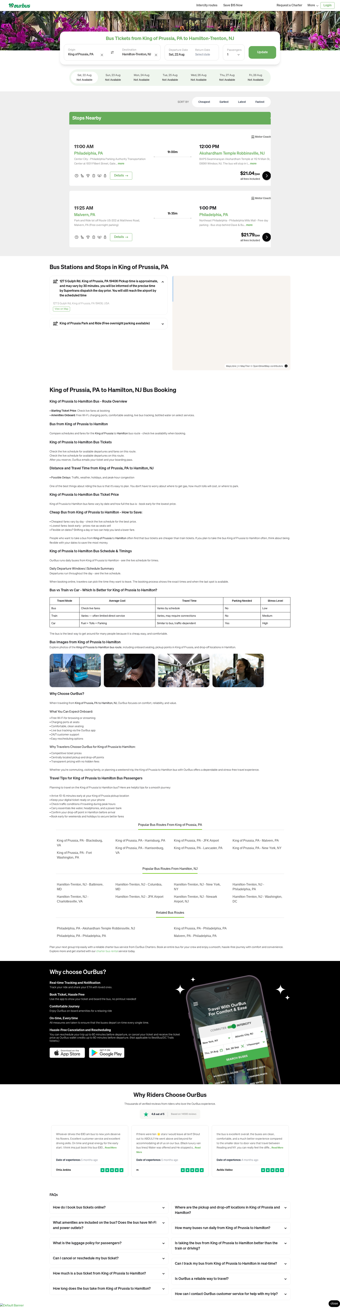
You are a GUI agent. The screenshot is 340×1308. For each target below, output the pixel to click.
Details (119, 175)
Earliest (224, 102)
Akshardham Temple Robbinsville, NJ (232, 153)
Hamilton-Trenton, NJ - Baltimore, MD (80, 887)
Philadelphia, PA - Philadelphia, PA (81, 936)
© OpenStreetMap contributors (266, 366)
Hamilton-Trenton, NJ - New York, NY (197, 887)
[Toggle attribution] (286, 366)
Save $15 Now (233, 5)
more (121, 163)
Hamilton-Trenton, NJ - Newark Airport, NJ (195, 899)
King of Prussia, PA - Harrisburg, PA (140, 840)
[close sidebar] (260, 5)
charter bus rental (107, 951)
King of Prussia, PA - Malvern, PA (256, 840)
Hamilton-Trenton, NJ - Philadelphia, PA (248, 887)
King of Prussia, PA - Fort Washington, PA (74, 855)
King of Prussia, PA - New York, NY (257, 848)
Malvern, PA (84, 215)
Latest (242, 102)
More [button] (311, 5)
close (334, 1303)
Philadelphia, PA (88, 153)
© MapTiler (244, 366)
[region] (231, 323)
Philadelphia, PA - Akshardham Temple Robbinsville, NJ (96, 928)
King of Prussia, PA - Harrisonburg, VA (139, 850)
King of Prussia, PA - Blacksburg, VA (80, 843)
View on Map (61, 309)
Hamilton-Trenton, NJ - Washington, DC (257, 899)
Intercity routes (206, 5)
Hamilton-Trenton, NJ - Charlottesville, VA (72, 899)
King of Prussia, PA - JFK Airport (196, 840)
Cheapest (204, 102)
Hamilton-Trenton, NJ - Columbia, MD (138, 887)
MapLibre (231, 366)
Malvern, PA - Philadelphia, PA (195, 936)
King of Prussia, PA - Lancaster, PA (198, 848)
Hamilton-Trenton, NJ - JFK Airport (139, 896)
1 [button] (227, 54)
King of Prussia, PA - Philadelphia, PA (200, 928)
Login (327, 5)
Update (262, 52)
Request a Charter (289, 5)
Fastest (259, 102)
